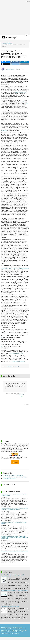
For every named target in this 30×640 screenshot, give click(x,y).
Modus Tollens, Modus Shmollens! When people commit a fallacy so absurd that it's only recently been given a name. (14, 537)
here (27, 103)
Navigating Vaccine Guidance (9, 478)
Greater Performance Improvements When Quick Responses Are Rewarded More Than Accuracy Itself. (14, 550)
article (23, 101)
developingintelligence (7, 43)
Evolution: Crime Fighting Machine (10, 606)
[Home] (9, 38)
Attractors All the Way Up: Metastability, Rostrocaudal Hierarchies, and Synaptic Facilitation (14, 508)
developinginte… (10, 69)
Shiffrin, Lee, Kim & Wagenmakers (21, 268)
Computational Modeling (13, 366)
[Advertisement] (15, 18)
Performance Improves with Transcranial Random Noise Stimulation (14, 494)
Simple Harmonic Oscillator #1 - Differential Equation (14, 590)
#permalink (21, 394)
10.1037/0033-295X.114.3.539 (16, 353)
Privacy (24, 627)
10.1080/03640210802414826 (18, 361)
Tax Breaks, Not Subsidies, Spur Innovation (13, 475)
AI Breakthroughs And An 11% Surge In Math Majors (15, 477)
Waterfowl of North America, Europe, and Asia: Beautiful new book (12, 575)
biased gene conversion (20, 92)
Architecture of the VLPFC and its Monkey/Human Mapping (13, 523)
